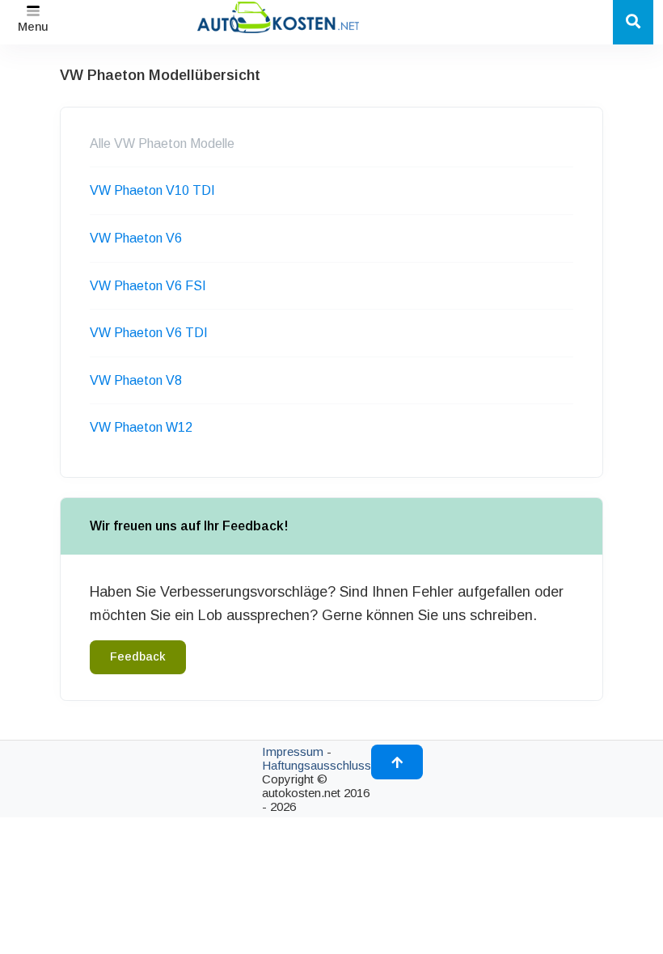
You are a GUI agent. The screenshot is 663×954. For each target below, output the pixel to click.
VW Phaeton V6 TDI (149, 333)
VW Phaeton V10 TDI (152, 190)
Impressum (292, 751)
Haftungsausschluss (316, 765)
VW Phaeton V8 (136, 380)
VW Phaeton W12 (141, 427)
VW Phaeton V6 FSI (148, 286)
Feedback (138, 656)
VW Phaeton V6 (136, 238)
